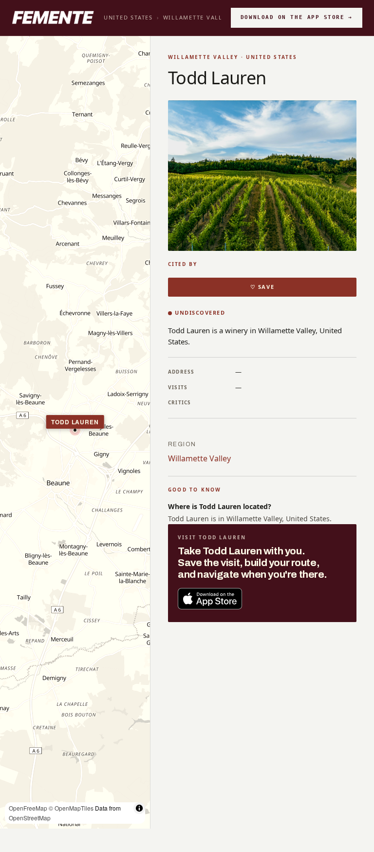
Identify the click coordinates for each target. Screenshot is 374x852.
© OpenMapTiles (71, 808)
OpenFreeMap (28, 808)
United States (128, 17)
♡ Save (262, 286)
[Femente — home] (53, 17)
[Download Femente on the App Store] (210, 598)
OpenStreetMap (30, 818)
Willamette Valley (196, 17)
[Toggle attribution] (139, 808)
